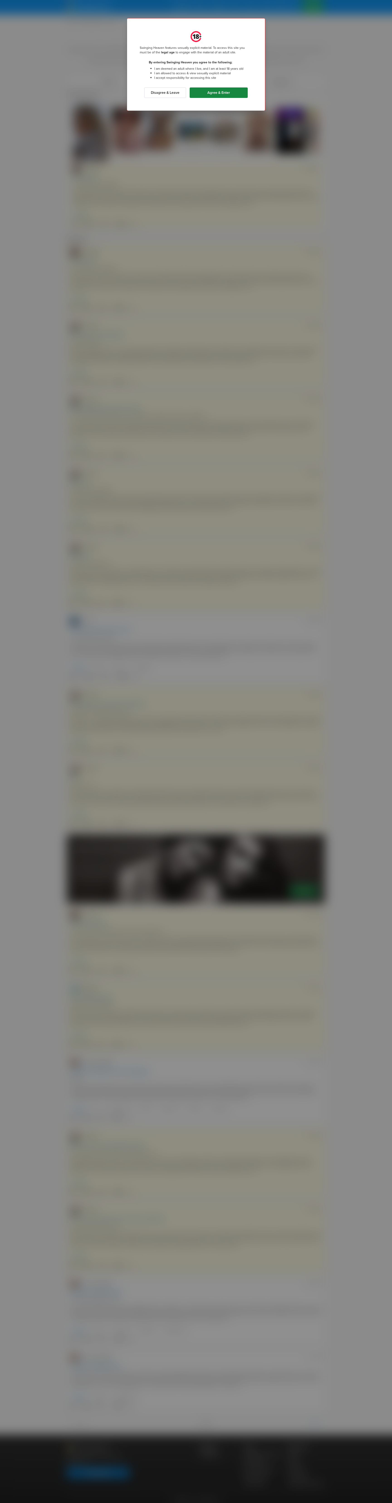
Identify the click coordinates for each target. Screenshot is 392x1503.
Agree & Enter (218, 92)
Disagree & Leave (165, 92)
